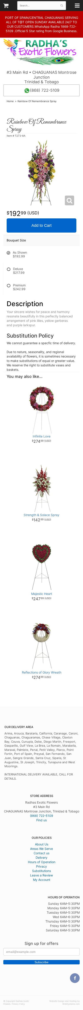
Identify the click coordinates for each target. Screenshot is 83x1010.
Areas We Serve (41, 849)
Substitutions (41, 871)
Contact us (41, 853)
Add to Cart (41, 225)
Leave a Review (41, 875)
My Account (41, 880)
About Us (41, 844)
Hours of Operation (41, 862)
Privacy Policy (18, 1004)
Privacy (41, 866)
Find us (41, 820)
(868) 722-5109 (44, 90)
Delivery (41, 857)
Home (10, 101)
